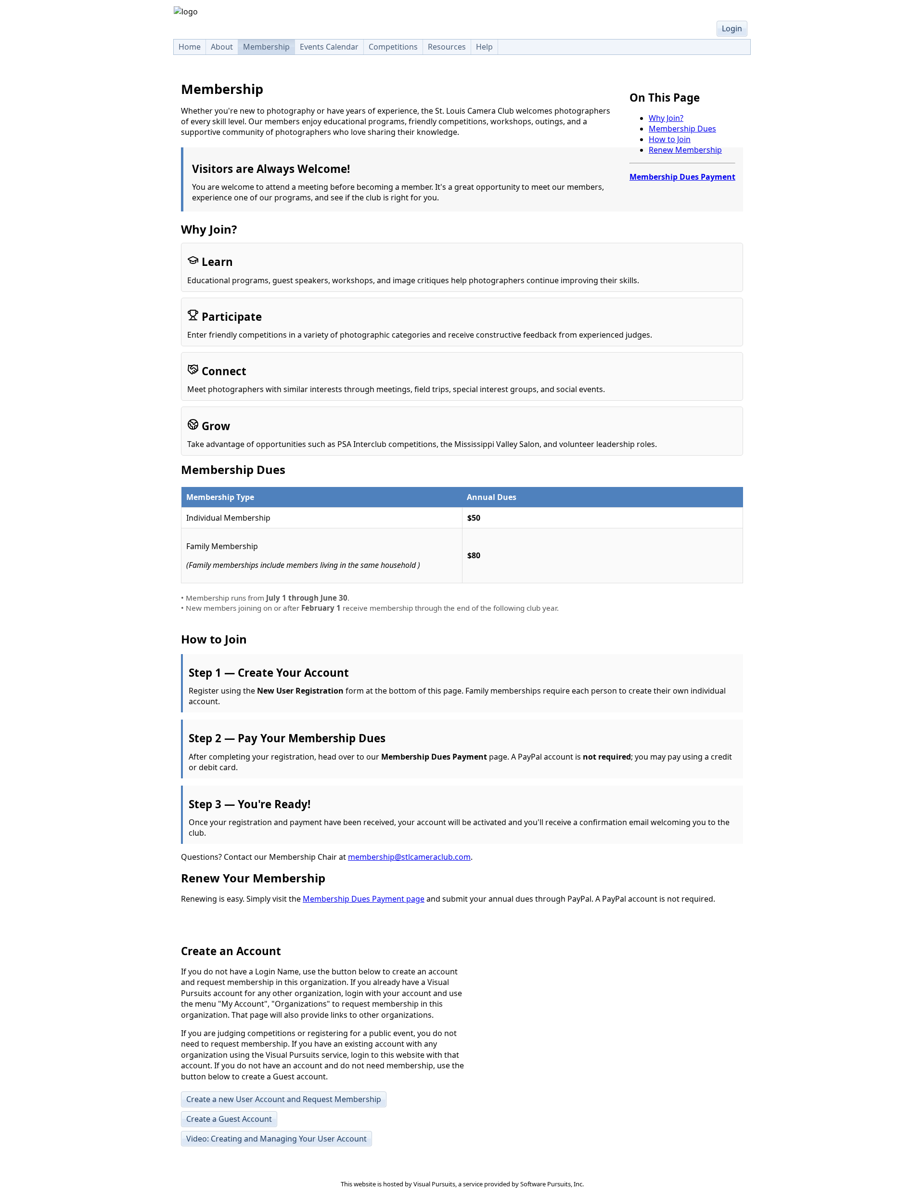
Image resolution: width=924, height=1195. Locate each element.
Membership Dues (682, 128)
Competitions (393, 46)
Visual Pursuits (434, 1184)
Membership (266, 46)
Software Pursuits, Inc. (552, 1184)
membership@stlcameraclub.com (409, 857)
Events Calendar (329, 46)
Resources (447, 46)
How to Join (670, 139)
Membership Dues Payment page (363, 898)
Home (190, 46)
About (222, 46)
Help (484, 46)
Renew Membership (685, 149)
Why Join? (666, 118)
